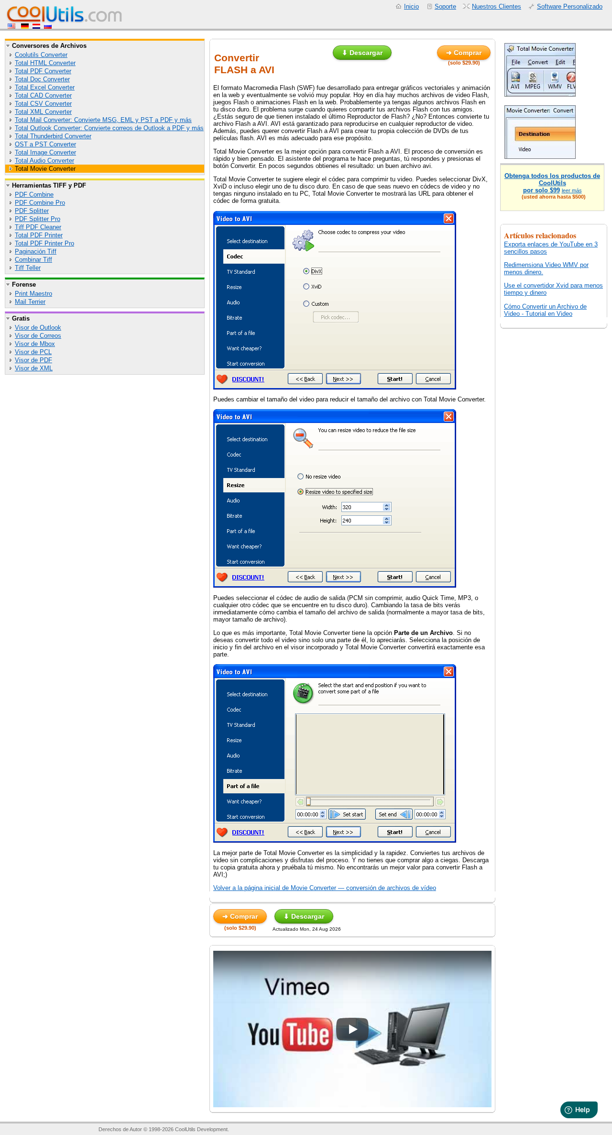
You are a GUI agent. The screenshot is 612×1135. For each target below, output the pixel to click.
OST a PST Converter (45, 144)
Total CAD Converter (43, 95)
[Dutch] (36, 26)
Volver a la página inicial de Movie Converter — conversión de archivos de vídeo (324, 887)
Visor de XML (34, 368)
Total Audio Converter (44, 160)
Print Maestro (33, 293)
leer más (572, 190)
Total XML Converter (43, 111)
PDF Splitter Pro (37, 219)
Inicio (411, 6)
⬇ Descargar (362, 52)
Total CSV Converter (43, 103)
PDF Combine (34, 194)
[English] (12, 26)
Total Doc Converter (42, 79)
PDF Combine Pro (40, 202)
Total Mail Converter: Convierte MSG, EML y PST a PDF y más (103, 119)
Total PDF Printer (39, 235)
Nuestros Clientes (496, 6)
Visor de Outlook (38, 327)
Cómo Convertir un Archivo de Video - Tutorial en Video (545, 310)
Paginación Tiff (35, 251)
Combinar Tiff (33, 259)
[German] (25, 26)
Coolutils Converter (41, 54)
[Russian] (48, 26)
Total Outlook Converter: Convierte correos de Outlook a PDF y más (109, 128)
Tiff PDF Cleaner (38, 227)
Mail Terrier (30, 301)
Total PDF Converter (43, 71)
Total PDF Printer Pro (44, 243)
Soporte (445, 6)
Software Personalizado (569, 6)
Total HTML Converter (45, 63)
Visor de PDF (33, 360)
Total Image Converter (45, 152)
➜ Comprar (463, 52)
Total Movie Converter (45, 168)
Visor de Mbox (35, 343)
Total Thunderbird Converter (53, 136)
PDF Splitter (32, 210)
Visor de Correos (38, 335)
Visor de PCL (33, 352)
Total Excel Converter (45, 87)
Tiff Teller (28, 267)
